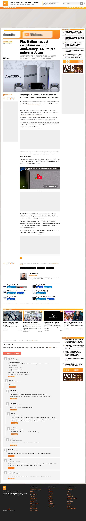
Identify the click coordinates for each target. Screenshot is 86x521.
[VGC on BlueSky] (79, 7)
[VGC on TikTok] (82, 7)
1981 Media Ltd (7, 491)
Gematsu (69, 493)
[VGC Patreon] (74, 7)
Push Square (70, 501)
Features (28, 2)
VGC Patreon (33, 505)
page (50, 347)
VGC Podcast (33, 506)
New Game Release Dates (48, 4)
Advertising (32, 493)
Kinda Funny (70, 494)
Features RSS (51, 505)
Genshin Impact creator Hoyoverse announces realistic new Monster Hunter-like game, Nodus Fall (74, 56)
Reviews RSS (51, 506)
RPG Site (69, 503)
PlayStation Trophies (72, 498)
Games (50, 498)
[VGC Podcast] (76, 7)
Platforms (51, 501)
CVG (68, 491)
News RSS (51, 503)
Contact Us (32, 496)
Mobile (32, 4)
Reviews (19, 2)
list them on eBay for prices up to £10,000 (31, 114)
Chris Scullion (6, 58)
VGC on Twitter (33, 508)
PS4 (58, 152)
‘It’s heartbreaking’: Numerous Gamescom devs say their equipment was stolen (32, 324)
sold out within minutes (33, 103)
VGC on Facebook (34, 503)
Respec (68, 505)
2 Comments (80, 328)
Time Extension (70, 506)
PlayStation (13, 4)
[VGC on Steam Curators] (83, 7)
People (50, 496)
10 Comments (8, 94)
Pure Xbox (69, 499)
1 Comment (19, 330)
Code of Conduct (34, 494)
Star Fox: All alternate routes (49, 3)
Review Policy (33, 499)
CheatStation (70, 489)
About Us (32, 491)
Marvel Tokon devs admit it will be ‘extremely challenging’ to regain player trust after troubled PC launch (74, 33)
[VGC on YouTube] (80, 7)
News (12, 2)
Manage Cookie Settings (35, 489)
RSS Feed (32, 501)
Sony (31, 117)
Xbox (18, 4)
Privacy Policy (33, 498)
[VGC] (5, 3)
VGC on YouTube (34, 510)
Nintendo (22, 4)
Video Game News (7, 41)
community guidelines (33, 340)
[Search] (81, 3)
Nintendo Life (70, 496)
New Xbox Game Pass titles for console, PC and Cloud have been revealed (11, 324)
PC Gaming (27, 4)
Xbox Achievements (71, 508)
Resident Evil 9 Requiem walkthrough (51, 2)
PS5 (23, 154)
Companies (51, 499)
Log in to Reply (11, 376)
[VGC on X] (77, 7)
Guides (36, 2)
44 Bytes (11, 509)
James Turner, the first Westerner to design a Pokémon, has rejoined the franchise (74, 39)
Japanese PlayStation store (51, 122)
